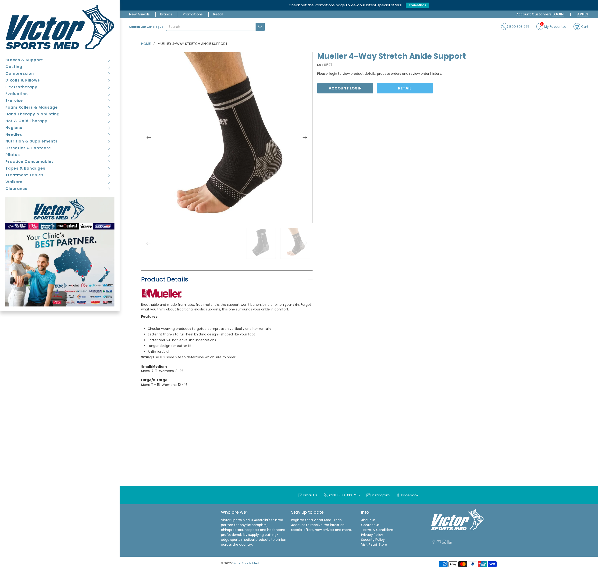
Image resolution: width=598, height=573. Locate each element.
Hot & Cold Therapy (26, 121)
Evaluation (16, 93)
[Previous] (149, 137)
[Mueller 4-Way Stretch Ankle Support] (226, 137)
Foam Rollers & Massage (31, 107)
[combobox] (211, 27)
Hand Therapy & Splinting (32, 114)
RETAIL (404, 88)
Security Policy (373, 539)
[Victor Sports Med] (59, 27)
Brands (166, 14)
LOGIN (558, 14)
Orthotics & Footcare (28, 148)
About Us (368, 520)
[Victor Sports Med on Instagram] (444, 542)
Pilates (12, 154)
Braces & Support (24, 60)
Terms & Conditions (377, 529)
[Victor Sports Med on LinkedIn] (449, 542)
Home (146, 43)
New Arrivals (139, 14)
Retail (218, 14)
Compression (19, 73)
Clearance (16, 188)
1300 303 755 (518, 26)
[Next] (305, 137)
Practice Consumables (29, 161)
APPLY (582, 14)
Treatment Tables (24, 175)
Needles (13, 134)
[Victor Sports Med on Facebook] (433, 542)
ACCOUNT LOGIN (345, 88)
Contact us (370, 525)
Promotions (417, 5)
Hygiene (13, 127)
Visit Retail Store (374, 544)
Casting (13, 66)
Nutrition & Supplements (31, 141)
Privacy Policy (372, 534)
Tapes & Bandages (25, 168)
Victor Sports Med (245, 563)
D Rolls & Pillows (22, 80)
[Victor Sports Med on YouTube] (439, 542)
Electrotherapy (21, 87)
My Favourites (553, 26)
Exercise (14, 100)
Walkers (13, 182)
